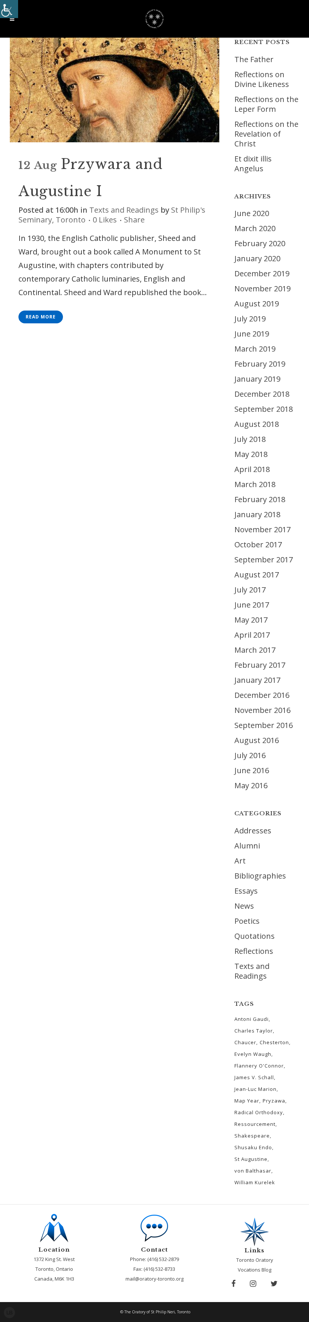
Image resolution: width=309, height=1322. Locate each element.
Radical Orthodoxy (258, 1112)
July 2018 (250, 439)
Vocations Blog (254, 1269)
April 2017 (252, 635)
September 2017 (263, 559)
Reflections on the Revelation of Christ (266, 134)
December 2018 (261, 394)
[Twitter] (274, 1284)
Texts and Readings (124, 210)
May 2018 (251, 454)
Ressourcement (254, 1124)
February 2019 (259, 364)
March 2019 (254, 349)
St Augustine (251, 1159)
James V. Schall (254, 1077)
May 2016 (251, 785)
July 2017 (250, 590)
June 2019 (251, 334)
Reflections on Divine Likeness (261, 79)
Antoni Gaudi (251, 1019)
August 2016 (256, 740)
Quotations (254, 936)
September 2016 (263, 725)
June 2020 (251, 213)
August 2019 (256, 304)
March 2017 (254, 650)
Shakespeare (252, 1135)
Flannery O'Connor (259, 1065)
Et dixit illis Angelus (253, 164)
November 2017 (262, 529)
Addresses (252, 830)
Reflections (253, 951)
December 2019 (261, 273)
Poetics (247, 921)
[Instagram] (253, 1284)
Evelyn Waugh (252, 1054)
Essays (246, 891)
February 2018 (259, 499)
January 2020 (257, 258)
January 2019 (257, 379)
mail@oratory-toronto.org (154, 1278)
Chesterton (274, 1042)
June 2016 (251, 770)
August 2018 (256, 424)
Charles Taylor (253, 1030)
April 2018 (252, 469)
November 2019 (262, 288)
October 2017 (258, 544)
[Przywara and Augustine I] (114, 90)
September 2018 (263, 409)
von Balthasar (252, 1170)
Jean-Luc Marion (255, 1089)
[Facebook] (233, 1284)
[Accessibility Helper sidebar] (9, 9)
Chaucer (245, 1042)
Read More (41, 317)
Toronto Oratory (254, 1260)
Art (240, 861)
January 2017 (257, 680)
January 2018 (257, 514)
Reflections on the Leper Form (266, 104)
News (244, 906)
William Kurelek (254, 1182)
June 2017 (251, 605)
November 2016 (262, 710)
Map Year (246, 1100)
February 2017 (259, 665)
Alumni (247, 846)
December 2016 (261, 695)
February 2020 (259, 243)
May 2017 (251, 620)
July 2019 (250, 319)
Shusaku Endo (253, 1147)
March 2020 (254, 228)
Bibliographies (260, 876)
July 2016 (250, 755)
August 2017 (256, 575)
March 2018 (254, 484)
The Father (254, 59)
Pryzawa (274, 1100)
